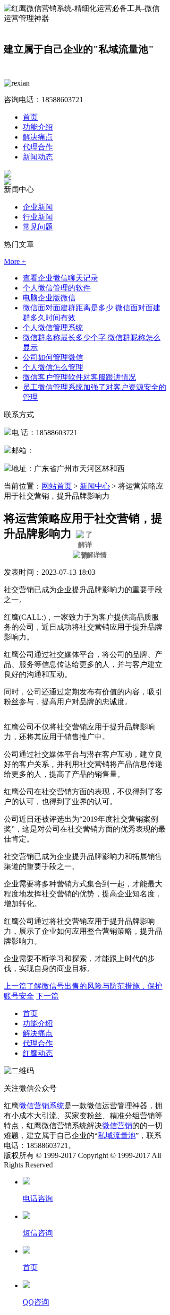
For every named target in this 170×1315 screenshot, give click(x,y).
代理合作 (38, 147)
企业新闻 (38, 207)
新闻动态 (38, 157)
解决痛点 (38, 137)
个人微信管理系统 (53, 328)
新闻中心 (95, 486)
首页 (30, 117)
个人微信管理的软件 (57, 288)
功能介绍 (38, 127)
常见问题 (38, 227)
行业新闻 (38, 217)
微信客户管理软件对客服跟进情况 (79, 377)
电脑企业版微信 (49, 298)
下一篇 (47, 996)
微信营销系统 (41, 1106)
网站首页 (57, 486)
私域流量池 (117, 1135)
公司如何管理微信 (53, 357)
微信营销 (117, 1126)
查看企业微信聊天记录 (60, 278)
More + (15, 261)
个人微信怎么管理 (53, 367)
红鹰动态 (38, 1053)
